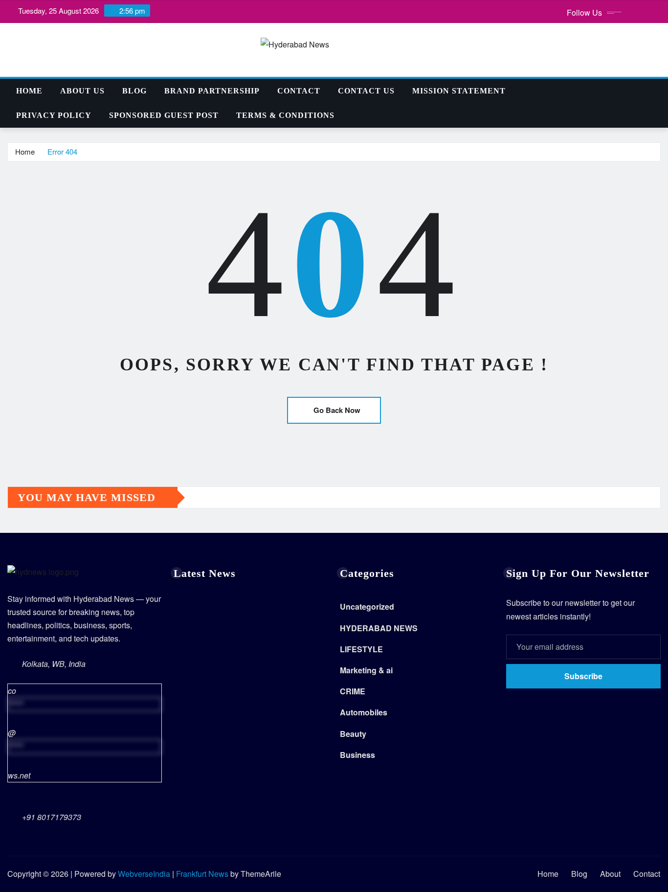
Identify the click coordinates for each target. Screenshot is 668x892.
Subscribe (583, 676)
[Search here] (658, 90)
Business (357, 754)
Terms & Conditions (285, 115)
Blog (134, 91)
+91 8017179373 (51, 817)
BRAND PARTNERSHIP (212, 91)
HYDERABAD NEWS (379, 628)
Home (29, 91)
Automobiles (363, 712)
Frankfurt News (202, 873)
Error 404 (62, 151)
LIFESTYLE (361, 649)
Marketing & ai (366, 670)
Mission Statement (459, 91)
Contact (298, 91)
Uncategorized (367, 606)
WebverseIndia (144, 873)
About (610, 873)
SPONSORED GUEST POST (164, 115)
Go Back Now (336, 410)
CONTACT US (366, 91)
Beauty (353, 733)
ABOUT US (82, 91)
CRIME (352, 691)
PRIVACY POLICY (53, 115)
